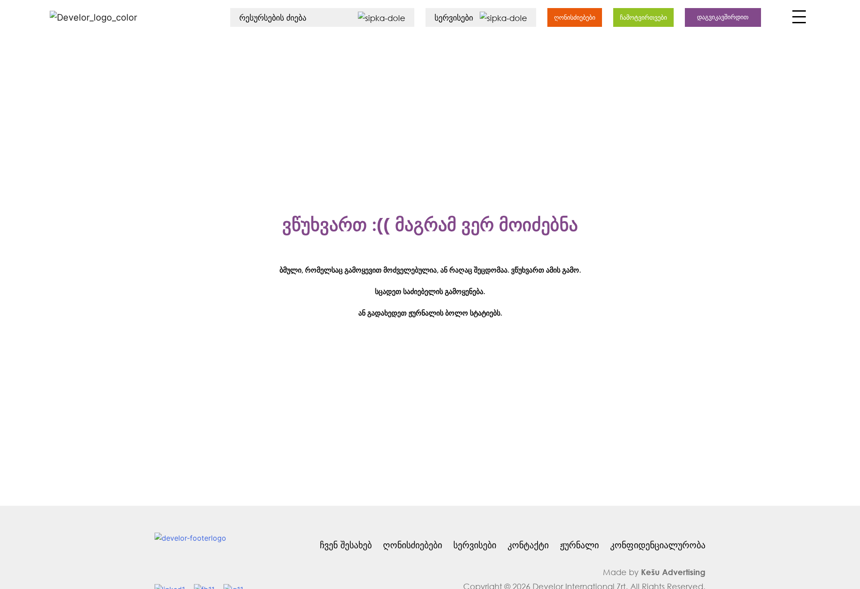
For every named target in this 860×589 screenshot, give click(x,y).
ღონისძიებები (574, 17)
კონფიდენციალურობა (657, 545)
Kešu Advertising (673, 572)
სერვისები (474, 545)
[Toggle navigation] (798, 19)
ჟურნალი (579, 545)
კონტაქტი (528, 545)
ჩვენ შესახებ (346, 545)
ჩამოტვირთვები (643, 17)
